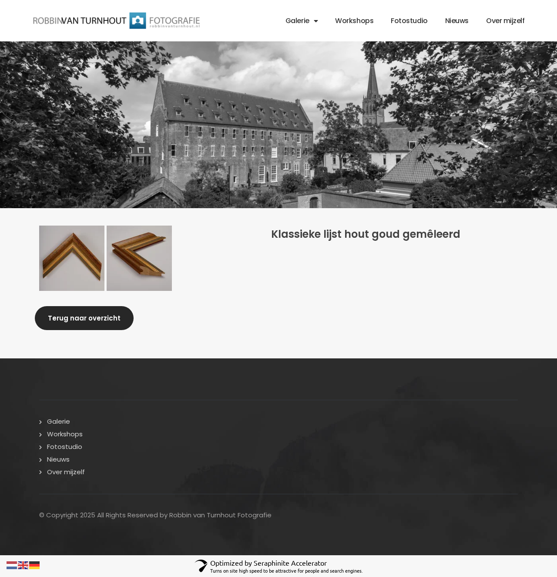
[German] (34, 563)
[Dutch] (12, 563)
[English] (23, 563)
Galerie (297, 21)
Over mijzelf (505, 21)
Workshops (354, 21)
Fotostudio (409, 21)
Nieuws (457, 21)
